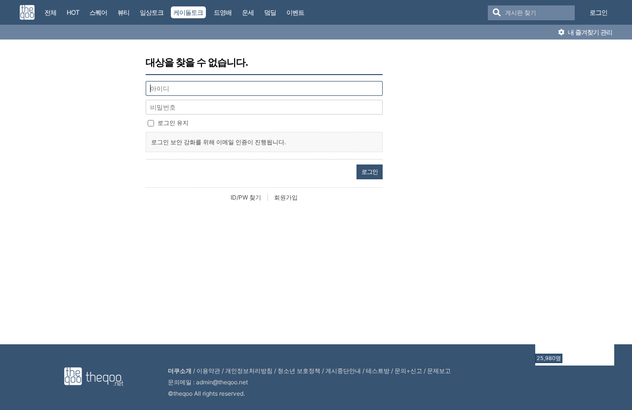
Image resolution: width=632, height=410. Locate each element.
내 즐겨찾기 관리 (589, 32)
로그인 (598, 12)
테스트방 (378, 370)
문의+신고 (408, 370)
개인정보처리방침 (249, 370)
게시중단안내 (343, 370)
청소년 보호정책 (298, 370)
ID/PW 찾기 (246, 197)
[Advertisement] (574, 204)
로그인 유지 (173, 122)
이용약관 (208, 370)
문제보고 (439, 370)
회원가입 (286, 197)
